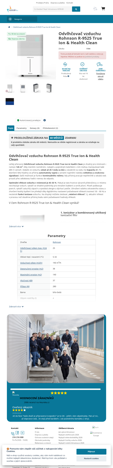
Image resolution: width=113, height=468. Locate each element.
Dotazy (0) (35, 128)
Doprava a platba (58, 3)
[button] (103, 8)
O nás (37, 432)
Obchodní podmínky (42, 440)
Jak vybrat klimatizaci (67, 432)
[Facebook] (17, 433)
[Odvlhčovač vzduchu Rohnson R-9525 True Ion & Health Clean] (31, 54)
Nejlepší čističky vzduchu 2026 (70, 440)
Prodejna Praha (42, 3)
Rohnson (57, 242)
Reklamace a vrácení (43, 443)
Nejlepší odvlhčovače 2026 (69, 435)
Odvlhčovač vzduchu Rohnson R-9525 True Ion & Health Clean (36, 27)
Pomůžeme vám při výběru (100, 76)
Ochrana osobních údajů (44, 437)
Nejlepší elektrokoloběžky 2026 (70, 437)
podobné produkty (92, 56)
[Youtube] (22, 433)
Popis (10, 128)
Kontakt (69, 3)
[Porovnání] (95, 10)
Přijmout (91, 451)
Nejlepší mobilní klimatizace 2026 (71, 443)
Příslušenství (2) (50, 128)
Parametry (22, 128)
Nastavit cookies (91, 458)
